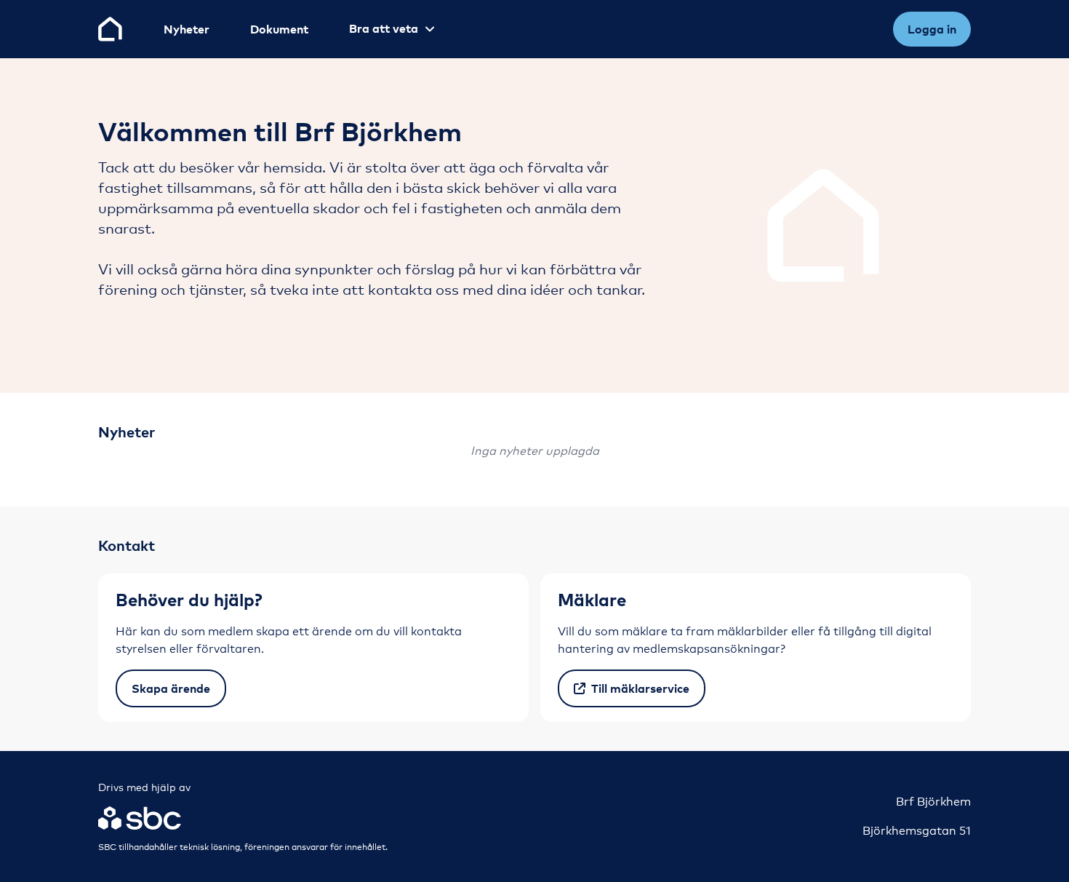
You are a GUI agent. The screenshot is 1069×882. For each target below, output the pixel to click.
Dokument (279, 29)
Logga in (932, 29)
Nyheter (186, 29)
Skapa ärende (171, 688)
